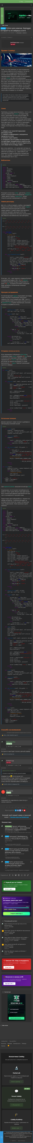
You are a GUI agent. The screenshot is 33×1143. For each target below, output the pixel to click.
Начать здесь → (9, 889)
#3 (31, 768)
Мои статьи (16, 831)
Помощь (24, 1043)
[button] (2, 5)
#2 (31, 749)
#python (24, 32)
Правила (10, 1043)
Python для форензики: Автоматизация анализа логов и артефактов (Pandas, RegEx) (14, 863)
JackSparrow (5, 32)
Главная (3, 1046)
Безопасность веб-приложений (17, 853)
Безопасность (16, 1043)
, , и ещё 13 (10, 735)
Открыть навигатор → (17, 913)
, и (11, 784)
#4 (31, 798)
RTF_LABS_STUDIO (9, 831)
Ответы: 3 (10, 37)
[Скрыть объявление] (30, 9)
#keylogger (19, 32)
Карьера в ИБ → (9, 983)
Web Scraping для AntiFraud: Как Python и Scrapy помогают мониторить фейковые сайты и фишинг (17, 850)
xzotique (7, 866)
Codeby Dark (4, 1041)
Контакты (3, 1043)
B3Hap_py (7, 853)
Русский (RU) (12, 1041)
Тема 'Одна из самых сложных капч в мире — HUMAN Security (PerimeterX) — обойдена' (16, 938)
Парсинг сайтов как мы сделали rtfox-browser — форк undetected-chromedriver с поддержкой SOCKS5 (17, 828)
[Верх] (6, 1045)
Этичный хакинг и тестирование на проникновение (16, 840)
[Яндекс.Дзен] (22, 810)
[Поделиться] (31, 37)
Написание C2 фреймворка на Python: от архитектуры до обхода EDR (16, 837)
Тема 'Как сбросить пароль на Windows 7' (15, 951)
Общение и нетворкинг (14, 866)
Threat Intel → (9, 967)
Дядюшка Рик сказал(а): (8, 770)
